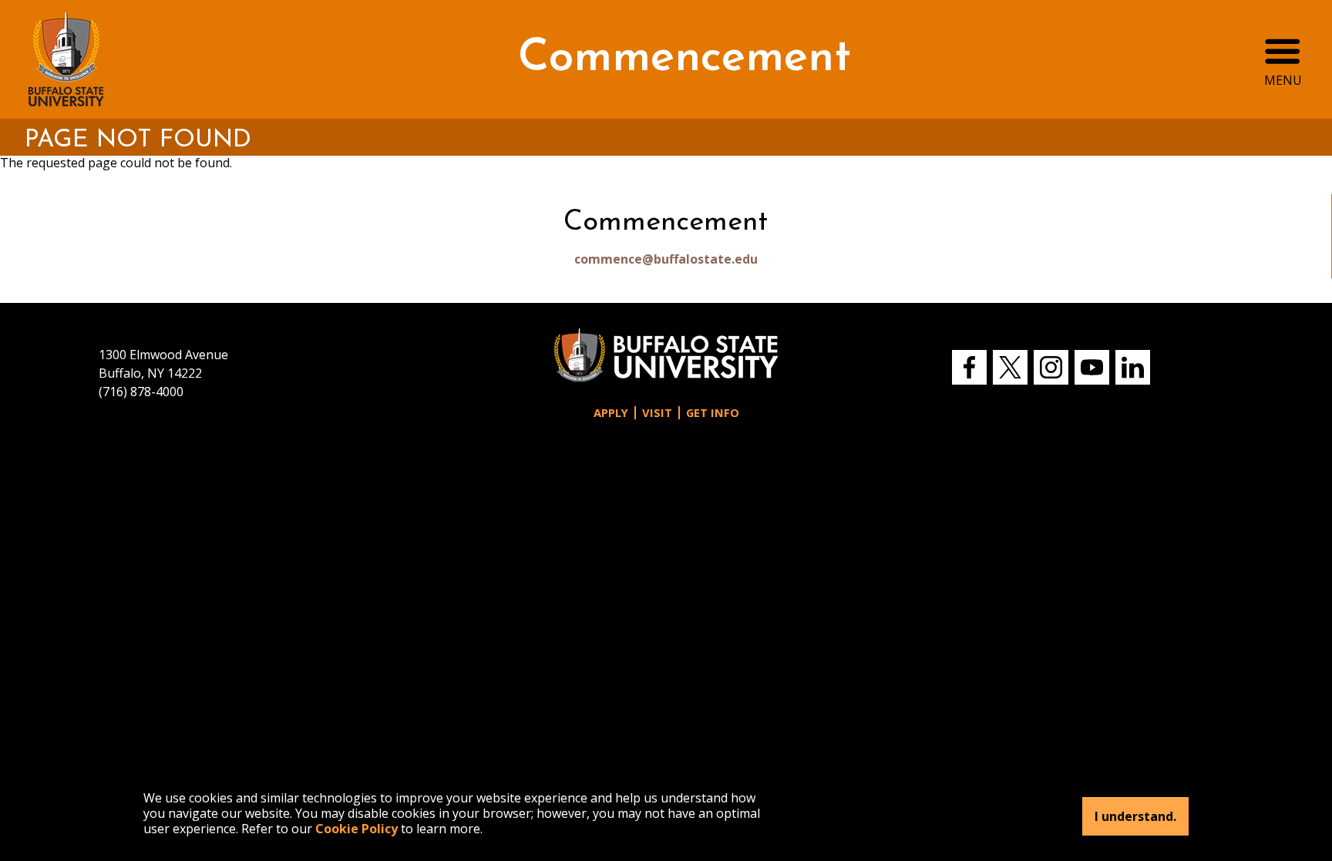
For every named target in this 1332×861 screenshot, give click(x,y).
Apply (611, 412)
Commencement (684, 59)
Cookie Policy (356, 828)
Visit (657, 412)
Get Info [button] (712, 412)
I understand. (1135, 816)
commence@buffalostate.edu (666, 259)
